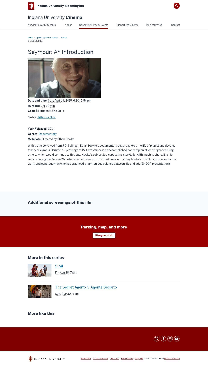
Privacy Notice (127, 358)
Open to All (114, 358)
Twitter (156, 338)
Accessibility (86, 358)
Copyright (139, 358)
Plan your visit (104, 235)
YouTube (177, 338)
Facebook (163, 338)
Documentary (48, 134)
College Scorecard (100, 358)
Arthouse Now (46, 117)
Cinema (55, 17)
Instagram (170, 338)
